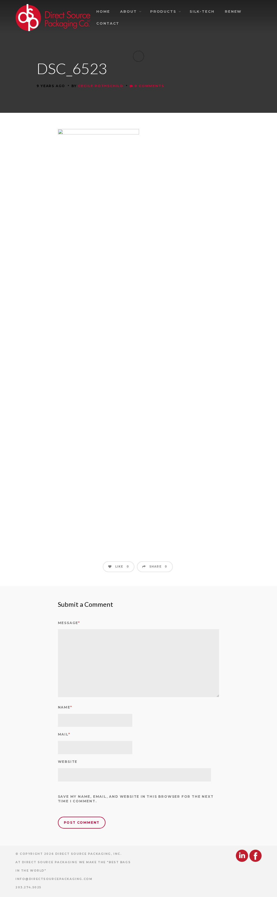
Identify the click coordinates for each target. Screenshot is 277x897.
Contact (107, 23)
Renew (233, 11)
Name (65, 707)
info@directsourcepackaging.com (53, 879)
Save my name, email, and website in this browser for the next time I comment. (136, 798)
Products (163, 11)
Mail (64, 734)
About (128, 11)
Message (69, 623)
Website (68, 762)
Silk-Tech (202, 11)
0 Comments (148, 86)
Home (103, 11)
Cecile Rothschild (100, 86)
